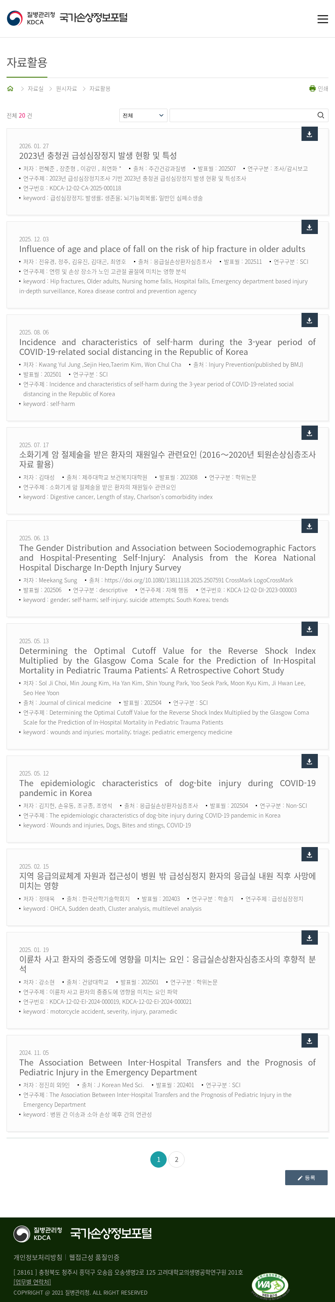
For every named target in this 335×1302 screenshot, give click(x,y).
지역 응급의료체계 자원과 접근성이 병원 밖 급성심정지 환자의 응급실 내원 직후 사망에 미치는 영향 (167, 881)
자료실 (36, 88)
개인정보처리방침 (38, 1257)
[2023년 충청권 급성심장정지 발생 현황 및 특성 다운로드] (310, 134)
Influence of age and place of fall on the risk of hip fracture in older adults (162, 248)
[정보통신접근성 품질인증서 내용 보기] (270, 1278)
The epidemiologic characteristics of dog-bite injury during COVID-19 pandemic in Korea (167, 787)
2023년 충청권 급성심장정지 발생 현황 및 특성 (98, 155)
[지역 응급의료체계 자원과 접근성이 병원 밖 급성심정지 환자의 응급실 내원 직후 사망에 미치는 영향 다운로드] (310, 854)
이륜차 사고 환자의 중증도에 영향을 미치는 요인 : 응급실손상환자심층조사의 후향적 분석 (167, 964)
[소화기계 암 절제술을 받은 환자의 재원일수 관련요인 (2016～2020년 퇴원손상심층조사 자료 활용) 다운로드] (310, 433)
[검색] (321, 115)
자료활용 (100, 88)
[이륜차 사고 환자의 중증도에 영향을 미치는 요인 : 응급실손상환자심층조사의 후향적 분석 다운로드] (310, 937)
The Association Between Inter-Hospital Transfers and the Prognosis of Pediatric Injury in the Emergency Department (167, 1067)
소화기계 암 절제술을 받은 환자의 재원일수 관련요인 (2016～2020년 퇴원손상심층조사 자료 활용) (167, 459)
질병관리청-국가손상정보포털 (87, 19)
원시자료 (66, 88)
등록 (310, 1178)
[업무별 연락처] (32, 1281)
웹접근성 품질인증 (94, 1257)
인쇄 (322, 88)
